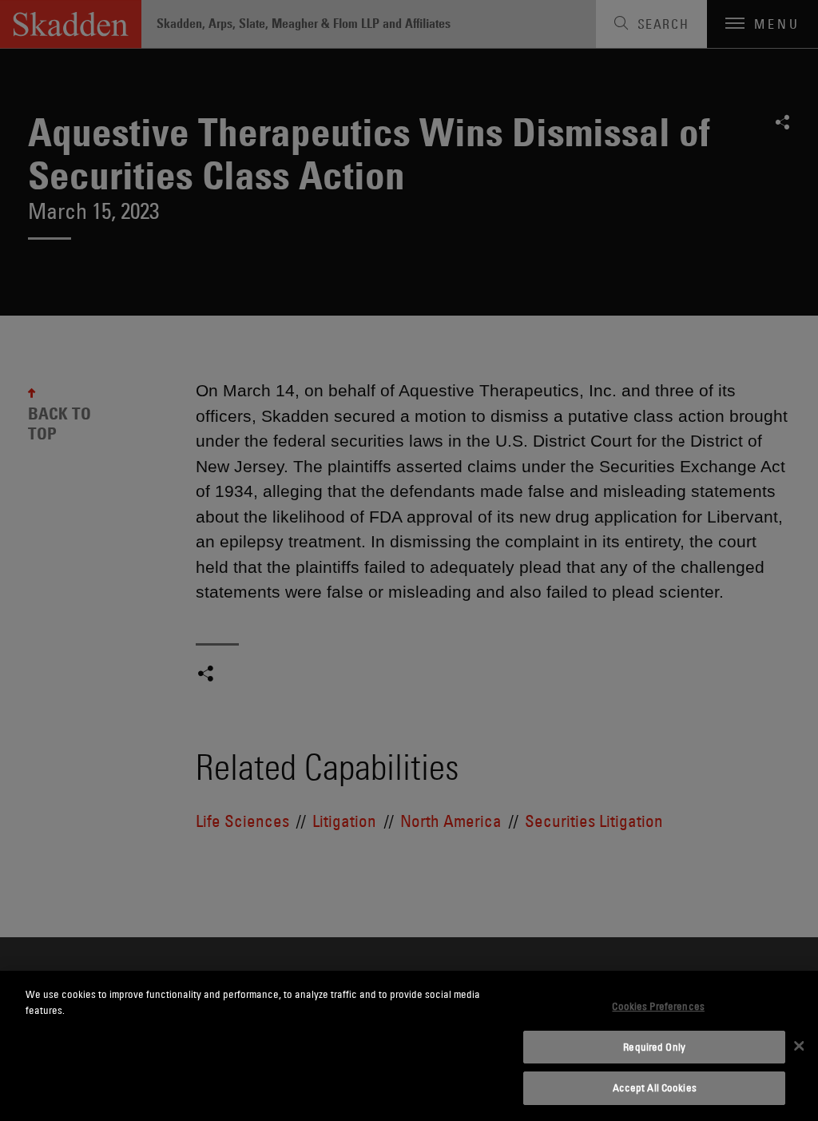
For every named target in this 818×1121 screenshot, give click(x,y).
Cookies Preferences (658, 1006)
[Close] (799, 1046)
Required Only (654, 1046)
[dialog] (409, 1046)
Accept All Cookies (655, 1087)
